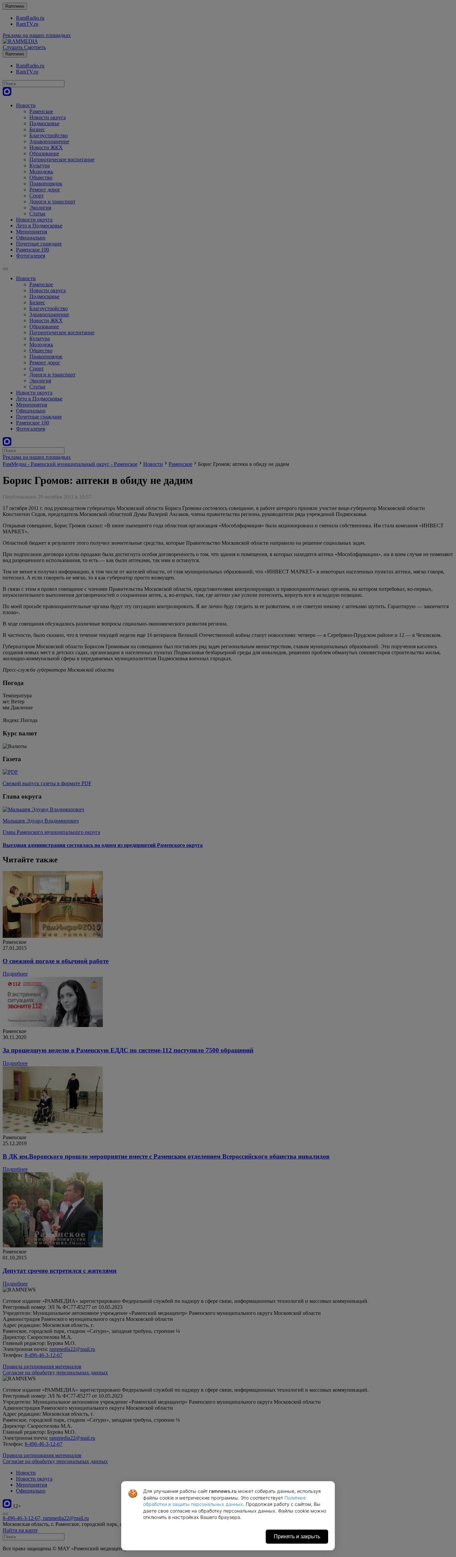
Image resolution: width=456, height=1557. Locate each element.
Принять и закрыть (297, 1536)
